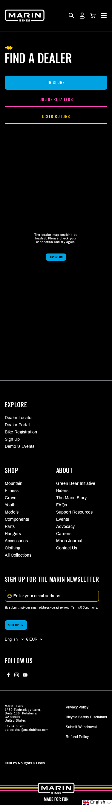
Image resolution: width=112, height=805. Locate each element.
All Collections (18, 555)
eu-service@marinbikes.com (27, 729)
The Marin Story (71, 498)
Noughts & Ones (31, 763)
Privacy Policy (77, 707)
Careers (63, 533)
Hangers (13, 533)
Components (17, 519)
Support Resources (74, 512)
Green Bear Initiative (75, 483)
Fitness (12, 490)
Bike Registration (21, 432)
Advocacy (65, 526)
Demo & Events (19, 446)
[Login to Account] (82, 15)
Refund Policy (77, 737)
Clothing (12, 548)
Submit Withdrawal (81, 727)
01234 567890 (16, 726)
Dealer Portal (17, 425)
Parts (10, 526)
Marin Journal (69, 541)
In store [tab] (56, 82)
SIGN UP (13, 625)
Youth (10, 505)
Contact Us (66, 548)
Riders (62, 490)
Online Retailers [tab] (56, 99)
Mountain (13, 483)
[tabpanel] (56, 247)
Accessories (16, 541)
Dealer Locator (19, 418)
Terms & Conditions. (84, 607)
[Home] (25, 16)
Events (62, 519)
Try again (56, 257)
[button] (92, 15)
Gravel (11, 498)
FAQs (61, 505)
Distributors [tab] (56, 116)
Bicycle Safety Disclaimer (86, 717)
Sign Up (12, 439)
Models (12, 512)
